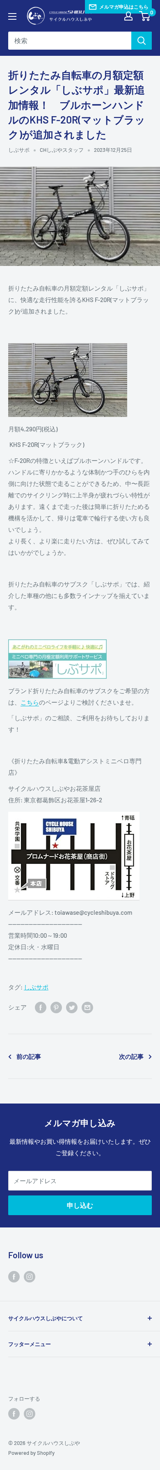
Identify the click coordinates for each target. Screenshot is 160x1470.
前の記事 (28, 1056)
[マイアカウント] (128, 16)
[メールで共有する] (87, 1007)
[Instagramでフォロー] (29, 1276)
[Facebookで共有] (40, 1007)
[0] (145, 16)
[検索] (141, 41)
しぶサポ (19, 150)
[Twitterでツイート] (72, 1007)
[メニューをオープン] (12, 16)
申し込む (80, 1205)
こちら (30, 702)
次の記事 (131, 1056)
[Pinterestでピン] (56, 1007)
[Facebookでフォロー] (14, 1276)
